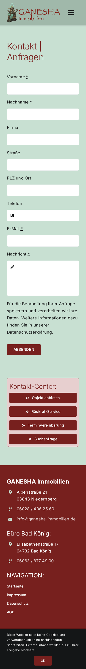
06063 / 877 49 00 (35, 560)
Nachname (19, 102)
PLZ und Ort (19, 178)
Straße (13, 152)
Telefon (14, 203)
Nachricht (18, 254)
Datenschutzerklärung (29, 332)
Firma (12, 127)
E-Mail (15, 228)
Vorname (17, 76)
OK (43, 660)
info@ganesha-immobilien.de (46, 519)
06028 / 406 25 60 (35, 508)
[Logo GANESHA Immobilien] (33, 4)
